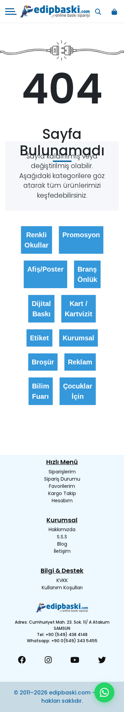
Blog (62, 543)
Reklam (80, 362)
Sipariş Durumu (62, 478)
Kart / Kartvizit (78, 309)
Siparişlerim (62, 471)
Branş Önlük (87, 274)
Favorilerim (62, 486)
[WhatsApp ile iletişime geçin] (104, 692)
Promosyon (81, 235)
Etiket (39, 338)
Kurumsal (78, 338)
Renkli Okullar (36, 240)
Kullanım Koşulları (62, 587)
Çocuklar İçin (77, 391)
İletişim (62, 551)
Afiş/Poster (45, 269)
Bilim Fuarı (40, 391)
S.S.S (62, 536)
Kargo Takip (62, 493)
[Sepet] (114, 11)
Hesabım (62, 500)
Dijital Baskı (41, 309)
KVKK (62, 580)
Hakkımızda (62, 529)
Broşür (43, 362)
